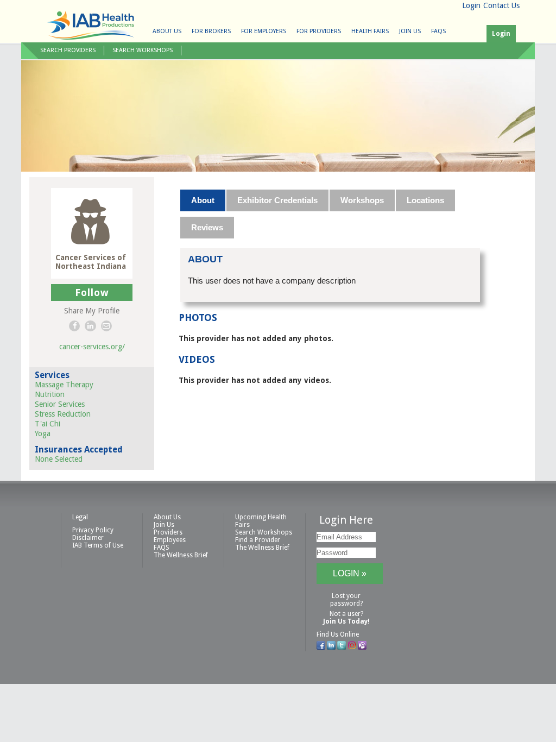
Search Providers (68, 50)
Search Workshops (142, 50)
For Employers (263, 31)
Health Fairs (370, 31)
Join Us (410, 31)
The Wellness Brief (181, 555)
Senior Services (60, 404)
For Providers (318, 31)
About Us (167, 31)
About (202, 200)
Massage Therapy (64, 384)
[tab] (203, 200)
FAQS (438, 31)
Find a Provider (257, 540)
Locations (425, 200)
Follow (92, 292)
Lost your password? (346, 599)
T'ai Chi (47, 423)
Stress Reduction (63, 414)
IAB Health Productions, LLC (90, 25)
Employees (170, 540)
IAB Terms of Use (97, 545)
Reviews (207, 227)
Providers (168, 532)
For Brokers (211, 31)
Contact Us (501, 5)
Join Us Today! (346, 621)
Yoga (42, 433)
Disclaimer (88, 538)
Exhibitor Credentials (277, 200)
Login (471, 5)
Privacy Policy (92, 530)
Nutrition (50, 394)
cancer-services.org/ (92, 346)
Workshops (362, 200)
